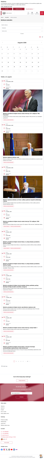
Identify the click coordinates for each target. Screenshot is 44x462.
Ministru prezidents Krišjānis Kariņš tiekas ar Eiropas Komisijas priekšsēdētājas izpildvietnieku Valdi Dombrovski (19, 347)
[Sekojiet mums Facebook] (2, 449)
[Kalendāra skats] (40, 37)
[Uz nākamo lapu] (30, 361)
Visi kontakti (6, 442)
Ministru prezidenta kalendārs (8, 119)
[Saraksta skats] (42, 37)
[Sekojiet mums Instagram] (4, 449)
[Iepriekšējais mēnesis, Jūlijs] (2, 42)
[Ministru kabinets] (7, 13)
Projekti (2, 409)
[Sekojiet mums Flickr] (16, 449)
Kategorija (4, 27)
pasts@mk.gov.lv (5, 435)
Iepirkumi (2, 408)
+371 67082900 (5, 433)
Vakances (3, 406)
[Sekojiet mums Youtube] (11, 449)
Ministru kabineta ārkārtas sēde (11, 157)
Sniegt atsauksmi (22, 380)
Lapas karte (3, 423)
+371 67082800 (5, 431)
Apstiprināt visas (19, 8)
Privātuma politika (4, 419)
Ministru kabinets (6, 226)
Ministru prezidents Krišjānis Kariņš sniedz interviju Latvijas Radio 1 (20, 327)
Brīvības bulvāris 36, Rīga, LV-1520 (9, 437)
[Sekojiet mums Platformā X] (7, 449)
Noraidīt (6, 8)
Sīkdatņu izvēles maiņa (5, 425)
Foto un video (3, 411)
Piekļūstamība (3, 421)
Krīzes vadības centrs (5, 413)
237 (27, 361)
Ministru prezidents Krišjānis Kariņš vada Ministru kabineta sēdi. (19, 307)
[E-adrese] (3, 439)
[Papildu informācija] (6, 439)
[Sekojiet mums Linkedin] (14, 449)
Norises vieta (4, 31)
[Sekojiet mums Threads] (9, 449)
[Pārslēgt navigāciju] (42, 13)
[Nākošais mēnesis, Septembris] (41, 42)
